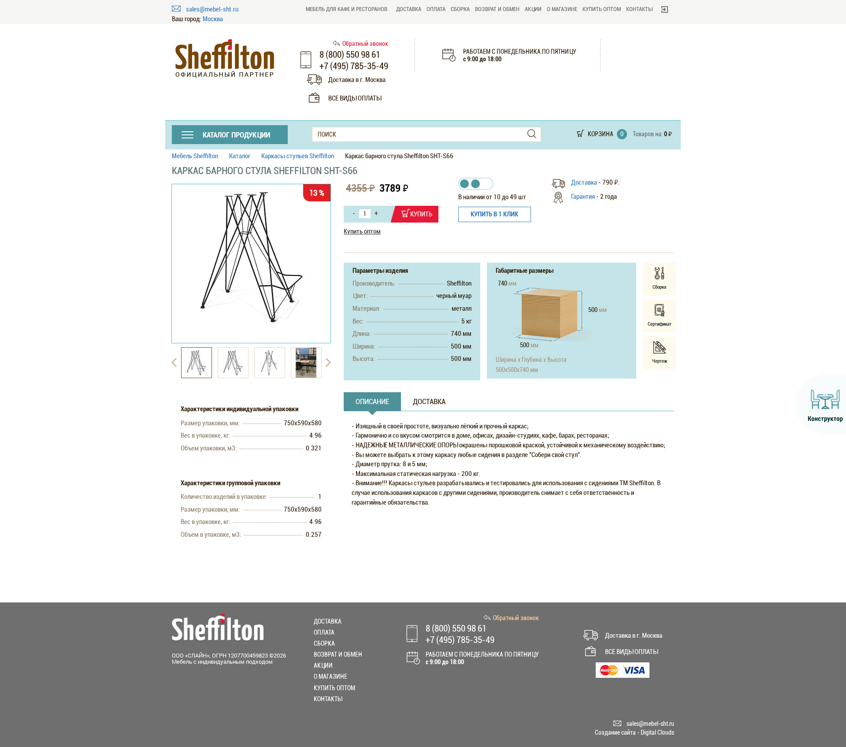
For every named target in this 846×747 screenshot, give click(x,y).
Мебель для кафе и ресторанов (346, 9)
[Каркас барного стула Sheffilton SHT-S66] (251, 256)
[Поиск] (532, 134)
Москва (213, 19)
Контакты (639, 9)
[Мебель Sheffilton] (224, 58)
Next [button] (328, 362)
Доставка (408, 9)
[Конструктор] (820, 404)
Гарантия (583, 197)
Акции (533, 9)
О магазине (562, 9)
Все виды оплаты (354, 98)
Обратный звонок (365, 43)
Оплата (436, 9)
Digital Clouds (657, 732)
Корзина (600, 134)
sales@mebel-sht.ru (212, 9)
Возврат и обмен (497, 9)
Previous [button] (174, 362)
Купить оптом (602, 9)
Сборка (460, 9)
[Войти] (664, 9)
